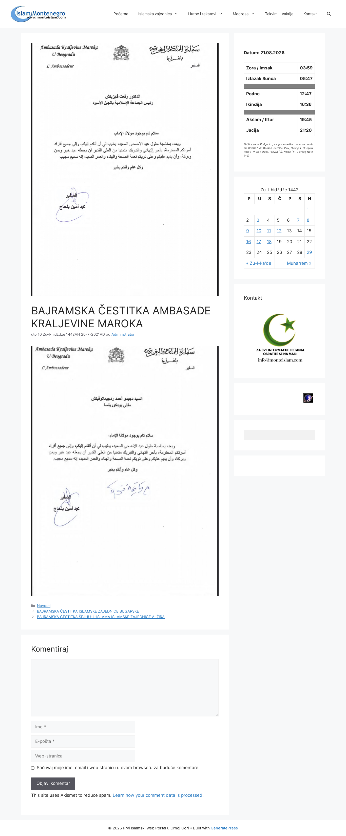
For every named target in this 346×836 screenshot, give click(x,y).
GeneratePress (224, 828)
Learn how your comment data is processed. (158, 795)
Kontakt (310, 13)
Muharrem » (299, 263)
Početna (120, 13)
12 (279, 230)
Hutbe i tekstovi (202, 13)
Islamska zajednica (155, 13)
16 (248, 241)
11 (269, 230)
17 (259, 241)
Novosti (43, 605)
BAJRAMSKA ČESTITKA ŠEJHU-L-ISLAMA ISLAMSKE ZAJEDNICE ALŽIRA (101, 617)
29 (309, 252)
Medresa (240, 13)
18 (269, 241)
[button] (329, 14)
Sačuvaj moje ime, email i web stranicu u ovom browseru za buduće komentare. (118, 767)
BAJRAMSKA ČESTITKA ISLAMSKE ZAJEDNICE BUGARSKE (88, 611)
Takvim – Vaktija (279, 13)
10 (259, 230)
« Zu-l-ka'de (258, 263)
